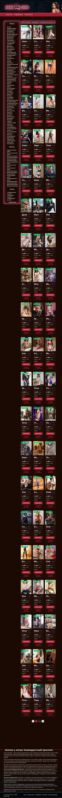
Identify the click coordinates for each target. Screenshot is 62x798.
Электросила (10, 143)
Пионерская (10, 89)
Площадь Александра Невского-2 (10, 97)
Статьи (25, 794)
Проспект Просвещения (10, 115)
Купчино (9, 61)
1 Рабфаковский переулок (11, 193)
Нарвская (9, 76)
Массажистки (29, 14)
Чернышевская (11, 140)
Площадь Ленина (11, 101)
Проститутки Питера (52, 794)
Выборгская (10, 39)
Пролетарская (11, 107)
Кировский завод (11, 53)
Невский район (11, 174)
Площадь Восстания (12, 100)
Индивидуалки (19, 14)
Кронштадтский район (11, 168)
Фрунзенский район (12, 184)
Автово (9, 27)
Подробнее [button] (26, 52)
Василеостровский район (12, 153)
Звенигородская (11, 52)
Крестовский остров (10, 58)
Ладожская (10, 62)
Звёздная (9, 51)
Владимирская (11, 36)
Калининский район (12, 157)
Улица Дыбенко (11, 136)
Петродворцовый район (12, 179)
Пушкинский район (12, 183)
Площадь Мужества (12, 103)
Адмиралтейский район (11, 150)
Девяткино (10, 46)
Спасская (9, 124)
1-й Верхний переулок (10, 196)
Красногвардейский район (12, 162)
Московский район (12, 172)
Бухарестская (10, 33)
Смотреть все (12, 202)
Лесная (9, 65)
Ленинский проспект (12, 64)
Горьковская (10, 40)
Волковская (10, 37)
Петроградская (11, 88)
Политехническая (11, 104)
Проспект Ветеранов (10, 112)
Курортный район (12, 171)
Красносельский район (11, 165)
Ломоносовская (11, 68)
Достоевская (10, 48)
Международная (11, 71)
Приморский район (12, 181)
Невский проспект (12, 77)
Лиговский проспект (12, 67)
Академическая (11, 30)
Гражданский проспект (10, 44)
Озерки (9, 83)
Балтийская (10, 31)
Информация (38, 794)
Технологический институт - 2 (11, 132)
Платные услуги (31, 794)
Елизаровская (11, 49)
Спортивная (10, 125)
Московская (10, 73)
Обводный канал (11, 80)
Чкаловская (10, 142)
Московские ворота (12, 74)
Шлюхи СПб (9, 14)
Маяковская (10, 70)
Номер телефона (26, 55)
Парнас (9, 86)
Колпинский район (12, 160)
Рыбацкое (9, 119)
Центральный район (12, 186)
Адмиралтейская (11, 28)
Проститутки (6, 796)
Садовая (9, 121)
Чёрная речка (10, 139)
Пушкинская (10, 118)
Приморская (10, 106)
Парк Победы (10, 85)
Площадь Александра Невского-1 (10, 92)
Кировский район (11, 159)
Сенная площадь (11, 122)
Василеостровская (12, 34)
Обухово (9, 82)
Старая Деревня (11, 127)
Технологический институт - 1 (11, 129)
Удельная (9, 134)
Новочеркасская (11, 79)
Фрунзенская (10, 137)
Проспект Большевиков (11, 109)
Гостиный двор (11, 42)
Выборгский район (12, 156)
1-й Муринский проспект (11, 199)
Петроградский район (11, 176)
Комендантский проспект (11, 55)
